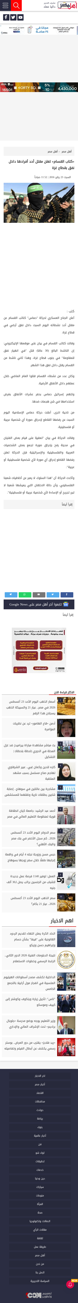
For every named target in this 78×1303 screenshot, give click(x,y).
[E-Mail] (39, 594)
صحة (40, 1212)
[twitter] (13, 17)
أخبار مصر (40, 1084)
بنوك (39, 1127)
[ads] (39, 30)
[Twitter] (53, 594)
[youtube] (20, 17)
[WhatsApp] (25, 594)
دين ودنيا (40, 1178)
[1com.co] (39, 1295)
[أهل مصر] (67, 5)
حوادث (39, 1110)
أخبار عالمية (40, 1135)
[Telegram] (11, 594)
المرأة (40, 1204)
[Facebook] (67, 594)
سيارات (40, 1187)
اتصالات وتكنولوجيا (40, 1221)
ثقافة (40, 1238)
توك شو (40, 1152)
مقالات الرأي (40, 1229)
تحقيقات (40, 1161)
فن (40, 1144)
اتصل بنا (40, 1272)
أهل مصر (40, 1255)
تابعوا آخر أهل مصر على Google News (36, 604)
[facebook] (6, 17)
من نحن (40, 1264)
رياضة (40, 1118)
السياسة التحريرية (39, 1281)
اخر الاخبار (40, 1075)
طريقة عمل (40, 1246)
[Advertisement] (39, 267)
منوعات (40, 1195)
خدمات (40, 1169)
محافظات (40, 1101)
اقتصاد (40, 1093)
